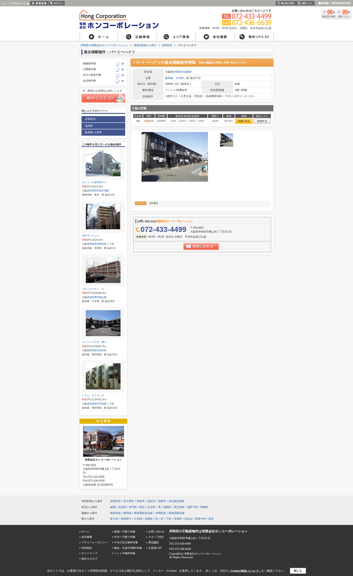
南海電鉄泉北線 (143, 512)
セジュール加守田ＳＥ (94, 182)
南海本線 (115, 512)
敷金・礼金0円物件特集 (128, 547)
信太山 (188, 518)
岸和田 (178, 518)
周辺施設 (153, 542)
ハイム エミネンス (93, 395)
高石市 (151, 501)
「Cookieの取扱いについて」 (244, 570)
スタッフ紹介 (156, 536)
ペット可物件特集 (124, 553)
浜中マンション (90, 235)
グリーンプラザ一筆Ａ (94, 342)
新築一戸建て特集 (124, 531)
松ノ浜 (159, 518)
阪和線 (169, 77)
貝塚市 (162, 501)
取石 (142, 507)
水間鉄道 (160, 512)
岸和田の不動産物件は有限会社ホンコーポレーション (208, 531)
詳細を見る (244, 121)
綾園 (112, 507)
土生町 (151, 507)
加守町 (133, 507)
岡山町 (103, 297)
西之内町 (179, 507)
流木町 (103, 350)
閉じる (298, 570)
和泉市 (141, 501)
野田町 (103, 244)
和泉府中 (126, 518)
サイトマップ (89, 553)
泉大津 (114, 518)
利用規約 (87, 547)
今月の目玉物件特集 (126, 542)
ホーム (85, 531)
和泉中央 (200, 518)
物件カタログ (89, 558)
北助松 (149, 518)
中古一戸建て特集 (124, 536)
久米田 (180, 77)
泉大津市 (128, 501)
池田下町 (192, 507)
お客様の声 (155, 547)
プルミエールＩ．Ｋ (93, 288)
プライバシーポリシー (95, 542)
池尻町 (188, 71)
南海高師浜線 (176, 512)
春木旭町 (104, 190)
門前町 (103, 403)
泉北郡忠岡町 (176, 501)
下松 (168, 518)
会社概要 (87, 536)
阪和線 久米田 (93, 132)
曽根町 (204, 507)
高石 (211, 518)
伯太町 (122, 507)
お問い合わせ (156, 531)
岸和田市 (178, 71)
